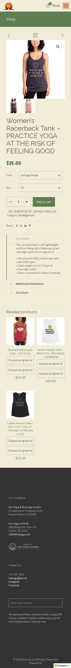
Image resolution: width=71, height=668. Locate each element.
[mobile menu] (66, 5)
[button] (58, 47)
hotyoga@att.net (18, 578)
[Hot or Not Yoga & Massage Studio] (9, 5)
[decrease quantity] (10, 202)
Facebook (14, 585)
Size (8, 187)
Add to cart (44, 202)
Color (9, 175)
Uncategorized (26, 215)
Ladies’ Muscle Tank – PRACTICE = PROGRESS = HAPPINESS (51, 353)
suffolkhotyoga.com (19, 534)
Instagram (14, 582)
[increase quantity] (26, 202)
